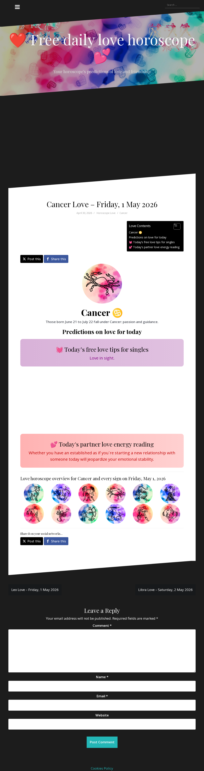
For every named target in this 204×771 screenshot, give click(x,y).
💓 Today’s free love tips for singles (152, 242)
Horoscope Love (106, 213)
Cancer (124, 213)
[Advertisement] (99, 138)
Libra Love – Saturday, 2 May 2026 (165, 589)
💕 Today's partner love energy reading (154, 247)
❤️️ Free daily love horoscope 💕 (102, 47)
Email (102, 696)
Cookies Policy (102, 768)
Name (102, 677)
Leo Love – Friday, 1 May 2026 (35, 589)
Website (102, 715)
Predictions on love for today (147, 237)
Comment (102, 625)
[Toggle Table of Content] (175, 226)
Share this (58, 259)
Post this (34, 259)
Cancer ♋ (135, 232)
